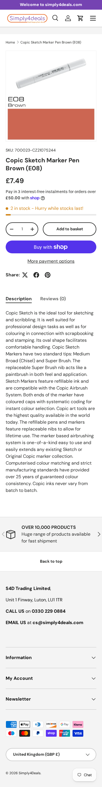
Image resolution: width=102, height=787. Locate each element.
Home (10, 42)
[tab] (19, 298)
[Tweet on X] (25, 275)
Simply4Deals (30, 773)
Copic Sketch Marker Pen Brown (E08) (50, 42)
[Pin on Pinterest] (47, 275)
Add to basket (69, 228)
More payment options (51, 261)
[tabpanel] (51, 402)
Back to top (51, 561)
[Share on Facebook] (36, 275)
